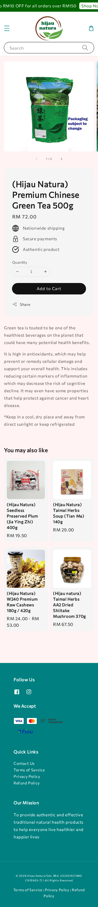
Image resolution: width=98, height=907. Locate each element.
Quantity (19, 262)
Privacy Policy (27, 776)
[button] (7, 28)
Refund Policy (27, 783)
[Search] (85, 47)
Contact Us (24, 763)
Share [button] (25, 304)
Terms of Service (29, 770)
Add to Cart (49, 288)
